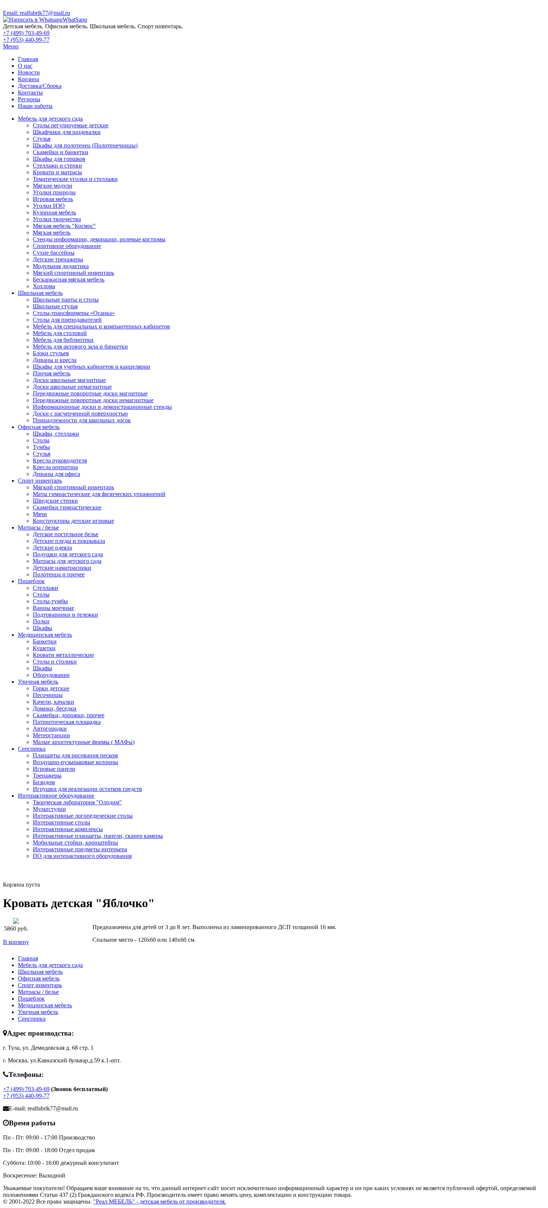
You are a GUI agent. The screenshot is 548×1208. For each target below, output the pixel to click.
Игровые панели (54, 769)
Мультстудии (49, 809)
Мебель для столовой (60, 333)
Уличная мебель (38, 681)
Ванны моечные (53, 608)
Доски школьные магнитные (69, 380)
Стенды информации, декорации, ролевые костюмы (99, 239)
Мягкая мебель (51, 232)
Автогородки (50, 728)
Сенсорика (31, 749)
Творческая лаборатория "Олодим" (77, 802)
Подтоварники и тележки (65, 614)
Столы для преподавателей (67, 320)
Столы (41, 440)
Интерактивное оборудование (56, 795)
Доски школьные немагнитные (72, 387)
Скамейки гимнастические (67, 507)
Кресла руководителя (60, 460)
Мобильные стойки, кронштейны (75, 842)
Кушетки (44, 648)
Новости (29, 72)
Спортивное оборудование (67, 246)
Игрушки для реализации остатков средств (87, 789)
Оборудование (51, 675)
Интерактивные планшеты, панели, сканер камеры (98, 836)
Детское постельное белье (65, 534)
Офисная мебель (39, 427)
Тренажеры (47, 775)
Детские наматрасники (62, 568)
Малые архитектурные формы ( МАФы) (84, 742)
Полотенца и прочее (59, 574)
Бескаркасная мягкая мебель (68, 279)
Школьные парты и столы (66, 299)
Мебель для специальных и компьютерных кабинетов (101, 326)
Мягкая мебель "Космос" (64, 226)
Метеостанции (51, 735)
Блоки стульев (51, 353)
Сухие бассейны (54, 252)
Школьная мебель (40, 293)
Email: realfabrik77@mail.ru (36, 13)
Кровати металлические (63, 655)
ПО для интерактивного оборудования (82, 856)
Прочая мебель (51, 373)
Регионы (29, 99)
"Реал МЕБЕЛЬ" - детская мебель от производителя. (159, 1201)
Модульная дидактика (61, 266)
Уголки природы (54, 192)
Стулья (41, 139)
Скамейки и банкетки (60, 152)
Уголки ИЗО (49, 206)
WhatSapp (75, 19)
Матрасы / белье (38, 527)
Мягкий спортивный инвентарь (73, 273)
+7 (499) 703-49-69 (26, 33)
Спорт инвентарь (40, 480)
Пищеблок (31, 581)
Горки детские (51, 688)
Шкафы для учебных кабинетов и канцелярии (91, 366)
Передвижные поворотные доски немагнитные (93, 400)
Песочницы (48, 695)
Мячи (40, 514)
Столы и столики (55, 661)
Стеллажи (45, 588)
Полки (41, 621)
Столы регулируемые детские (70, 125)
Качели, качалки (53, 702)
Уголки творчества (57, 219)
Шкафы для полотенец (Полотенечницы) (85, 145)
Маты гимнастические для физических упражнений (99, 494)
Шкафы (42, 628)
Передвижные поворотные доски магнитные (90, 393)
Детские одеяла (52, 547)
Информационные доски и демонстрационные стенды (102, 407)
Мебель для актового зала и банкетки (80, 346)
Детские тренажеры (58, 259)
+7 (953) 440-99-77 (26, 39)
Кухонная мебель (54, 212)
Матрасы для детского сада (67, 561)
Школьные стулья (55, 306)
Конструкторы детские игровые (73, 521)
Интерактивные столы (61, 822)
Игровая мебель (53, 199)
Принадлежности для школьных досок (82, 420)
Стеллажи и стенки (57, 165)
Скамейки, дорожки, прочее (68, 715)
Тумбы (41, 447)
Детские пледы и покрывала (69, 541)
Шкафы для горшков (59, 159)
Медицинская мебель (45, 635)
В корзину (16, 942)
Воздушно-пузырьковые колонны (75, 762)
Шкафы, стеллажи (56, 433)
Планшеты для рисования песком (75, 755)
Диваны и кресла (54, 360)
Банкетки (45, 641)
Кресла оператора (55, 467)
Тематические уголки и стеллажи (75, 179)
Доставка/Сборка (40, 86)
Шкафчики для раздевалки (67, 132)
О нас (25, 66)
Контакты (30, 92)
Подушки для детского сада (68, 554)
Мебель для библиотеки (63, 340)
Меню (11, 46)
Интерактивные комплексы (68, 829)
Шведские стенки (55, 500)
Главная (28, 59)
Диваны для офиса (56, 474)
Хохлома (44, 286)
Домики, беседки (54, 708)
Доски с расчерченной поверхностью (80, 413)
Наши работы (35, 106)
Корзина (28, 79)
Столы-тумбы (50, 601)
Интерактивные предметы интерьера (80, 849)
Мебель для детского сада (50, 118)
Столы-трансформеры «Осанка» (74, 313)
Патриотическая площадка (67, 722)
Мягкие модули (52, 185)
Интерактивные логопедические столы (83, 816)
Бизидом (44, 782)
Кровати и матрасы (57, 172)
